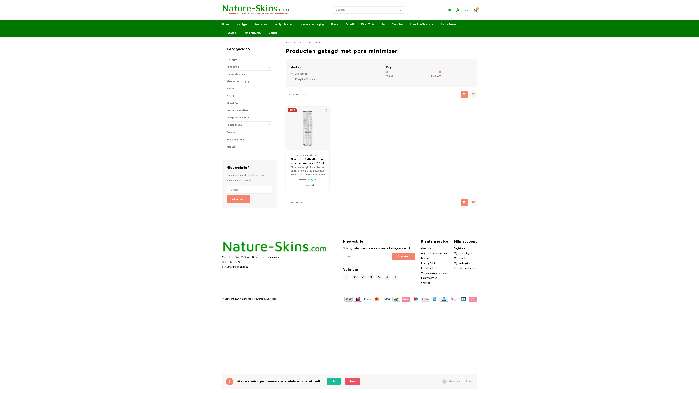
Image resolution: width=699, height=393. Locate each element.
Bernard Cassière (392, 24)
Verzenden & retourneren (434, 273)
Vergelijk (310, 185)
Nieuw (334, 24)
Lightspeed (272, 299)
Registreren (460, 248)
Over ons (426, 248)
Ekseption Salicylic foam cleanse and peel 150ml (307, 161)
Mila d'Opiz (367, 24)
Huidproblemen (283, 24)
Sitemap (425, 283)
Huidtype (242, 24)
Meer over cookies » (461, 381)
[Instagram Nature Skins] (363, 277)
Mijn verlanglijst (462, 263)
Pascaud (231, 33)
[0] (475, 10)
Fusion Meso (448, 24)
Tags (299, 42)
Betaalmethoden (430, 268)
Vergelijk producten (464, 268)
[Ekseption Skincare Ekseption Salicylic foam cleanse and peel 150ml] (307, 128)
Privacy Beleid (428, 263)
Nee (352, 381)
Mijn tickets (460, 258)
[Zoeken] (401, 10)
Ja (333, 381)
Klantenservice (429, 278)
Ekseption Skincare (421, 24)
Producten (260, 24)
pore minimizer (313, 42)
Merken (273, 33)
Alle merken (301, 74)
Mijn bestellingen (463, 253)
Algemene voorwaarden (434, 253)
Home (225, 24)
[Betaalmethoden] (348, 299)
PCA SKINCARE (252, 33)
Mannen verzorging (312, 24)
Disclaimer (427, 258)
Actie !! (350, 24)
